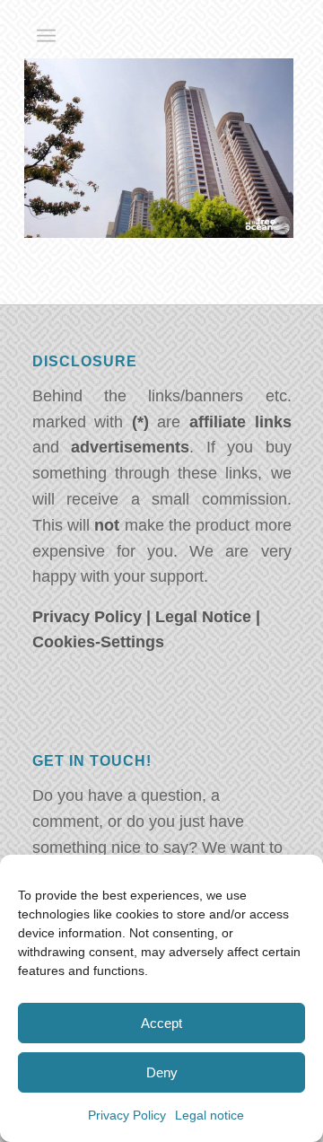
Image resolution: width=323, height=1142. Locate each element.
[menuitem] (46, 35)
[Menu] (46, 35)
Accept (161, 1023)
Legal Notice (203, 617)
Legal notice (209, 1115)
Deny (162, 1072)
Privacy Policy (127, 1115)
